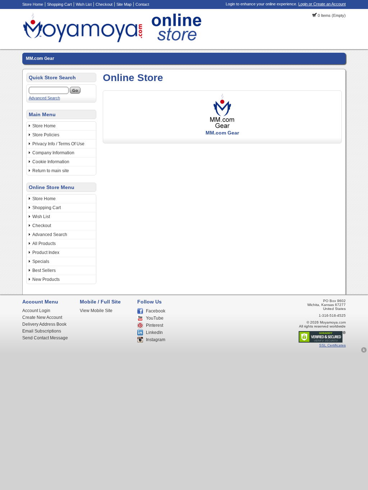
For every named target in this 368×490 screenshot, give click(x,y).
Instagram (155, 339)
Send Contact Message (45, 337)
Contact (142, 4)
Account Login (36, 310)
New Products (46, 279)
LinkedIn (154, 332)
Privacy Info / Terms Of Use (58, 143)
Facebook (155, 311)
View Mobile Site (96, 310)
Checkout (104, 4)
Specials (40, 261)
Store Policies (45, 134)
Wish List (84, 4)
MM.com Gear (40, 58)
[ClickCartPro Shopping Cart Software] (364, 351)
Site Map (124, 4)
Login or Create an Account (322, 4)
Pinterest (154, 325)
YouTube (155, 318)
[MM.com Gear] (222, 127)
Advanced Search (44, 98)
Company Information (53, 152)
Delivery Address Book (44, 324)
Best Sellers (44, 270)
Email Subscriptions (41, 331)
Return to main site (50, 170)
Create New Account (42, 317)
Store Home (32, 4)
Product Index (45, 252)
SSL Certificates (332, 345)
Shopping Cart (59, 4)
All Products (44, 243)
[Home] (114, 41)
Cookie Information (50, 161)
